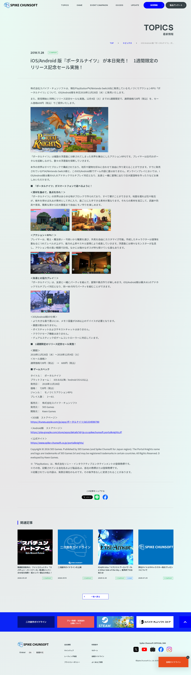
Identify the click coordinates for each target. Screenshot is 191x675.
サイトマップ (69, 650)
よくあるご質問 (97, 662)
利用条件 (95, 644)
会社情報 (67, 644)
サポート (95, 650)
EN (30, 652)
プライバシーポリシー (72, 662)
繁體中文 (40, 652)
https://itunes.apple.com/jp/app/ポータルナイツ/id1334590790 (65, 421)
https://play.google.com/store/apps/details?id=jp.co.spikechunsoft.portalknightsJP (76, 432)
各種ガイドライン (98, 656)
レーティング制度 (70, 656)
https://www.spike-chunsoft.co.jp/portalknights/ (57, 442)
